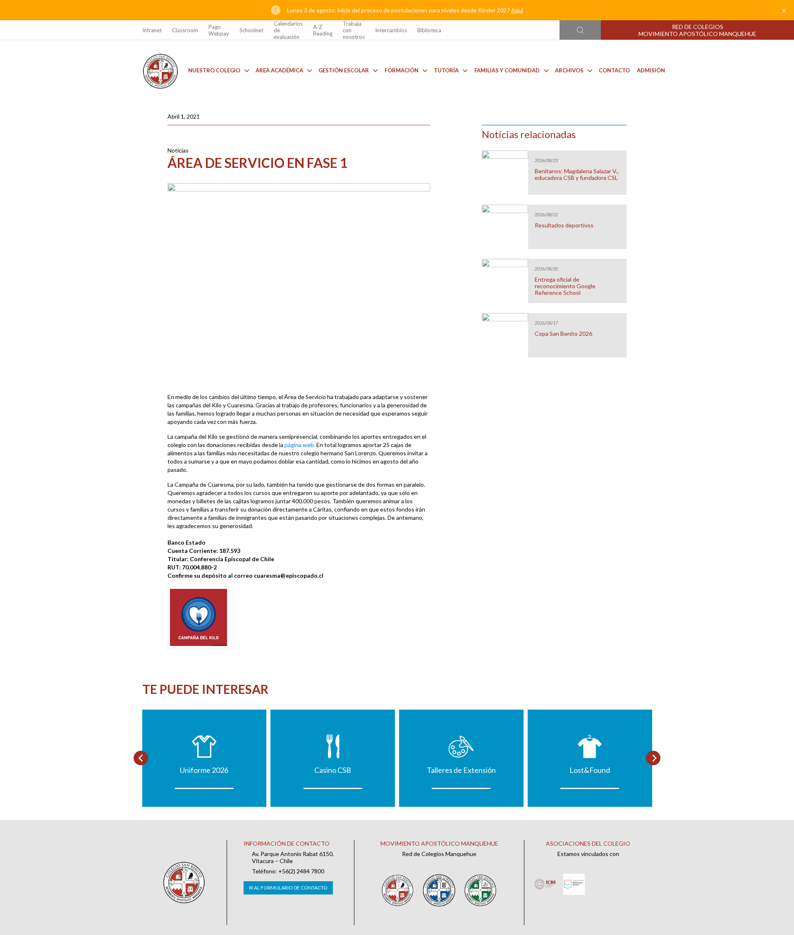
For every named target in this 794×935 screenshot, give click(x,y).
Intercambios (391, 30)
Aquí (517, 10)
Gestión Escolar (343, 70)
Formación (402, 70)
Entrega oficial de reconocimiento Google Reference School (565, 286)
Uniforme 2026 (204, 770)
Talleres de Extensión (461, 770)
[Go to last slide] (141, 758)
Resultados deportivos (564, 225)
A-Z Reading (322, 30)
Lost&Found (589, 770)
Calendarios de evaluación (288, 30)
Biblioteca (429, 30)
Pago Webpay (218, 30)
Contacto (614, 70)
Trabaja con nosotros (354, 30)
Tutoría (446, 70)
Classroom (185, 30)
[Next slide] (653, 758)
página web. (300, 444)
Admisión (651, 70)
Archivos (569, 70)
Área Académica (279, 70)
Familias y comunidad (507, 70)
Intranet (152, 30)
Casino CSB (332, 770)
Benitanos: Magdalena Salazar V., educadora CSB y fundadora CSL (577, 174)
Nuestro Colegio (214, 70)
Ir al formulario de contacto (288, 888)
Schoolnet (251, 30)
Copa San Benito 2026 (563, 333)
